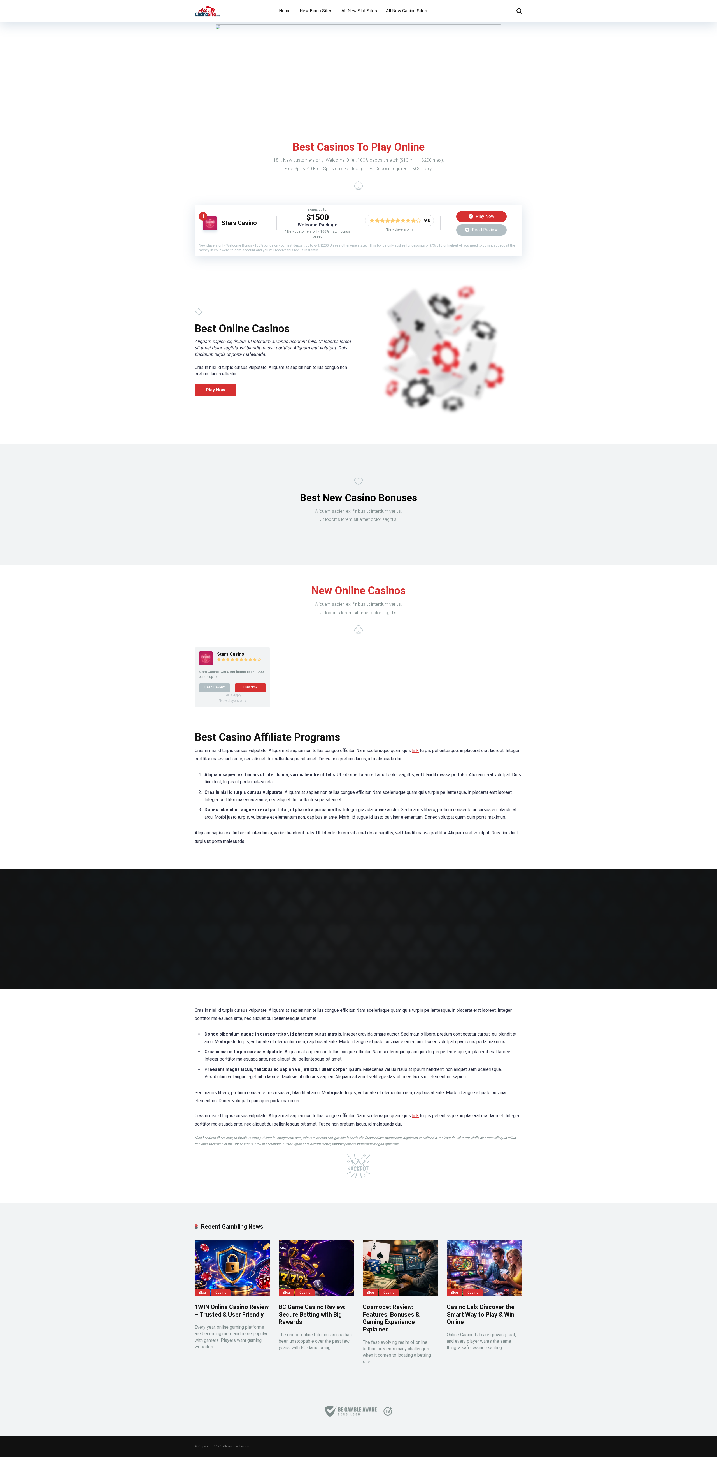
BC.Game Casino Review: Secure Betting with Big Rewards (312, 1314)
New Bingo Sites (316, 10)
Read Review (484, 230)
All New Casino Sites (406, 10)
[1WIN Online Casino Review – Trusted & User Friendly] (232, 1268)
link (415, 750)
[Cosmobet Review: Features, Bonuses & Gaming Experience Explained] (400, 1268)
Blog (202, 1292)
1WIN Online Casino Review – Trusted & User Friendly (232, 1310)
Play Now (484, 216)
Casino (220, 1292)
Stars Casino (239, 222)
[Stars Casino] (210, 228)
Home (285, 10)
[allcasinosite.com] (207, 9)
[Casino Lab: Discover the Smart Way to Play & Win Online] (484, 1268)
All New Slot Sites (359, 10)
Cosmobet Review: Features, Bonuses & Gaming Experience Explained (391, 1318)
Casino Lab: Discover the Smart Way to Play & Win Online (481, 1314)
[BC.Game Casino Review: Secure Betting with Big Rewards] (316, 1268)
